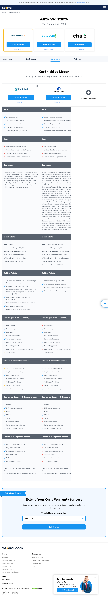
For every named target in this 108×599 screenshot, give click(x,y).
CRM (33, 566)
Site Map (6, 580)
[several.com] (7, 7)
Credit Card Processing (40, 560)
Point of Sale (37, 563)
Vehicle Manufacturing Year (54, 513)
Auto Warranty (14, 12)
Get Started (54, 527)
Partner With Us (8, 560)
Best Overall (31, 59)
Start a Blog (7, 583)
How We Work (8, 569)
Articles (77, 59)
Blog (4, 576)
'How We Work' (81, 2)
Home (4, 12)
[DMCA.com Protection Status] (37, 588)
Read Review (18, 49)
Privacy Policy (7, 563)
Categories (36, 554)
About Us (5, 557)
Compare (55, 59)
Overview (7, 59)
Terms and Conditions (10, 572)
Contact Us (6, 566)
